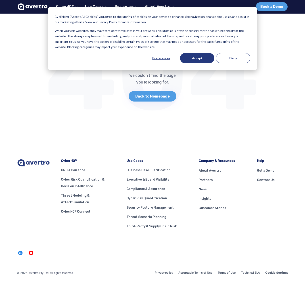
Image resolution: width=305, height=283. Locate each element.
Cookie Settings (276, 272)
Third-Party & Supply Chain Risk (152, 226)
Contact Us (266, 180)
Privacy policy (164, 272)
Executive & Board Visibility (148, 179)
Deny (233, 58)
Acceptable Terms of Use (195, 272)
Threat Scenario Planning (147, 217)
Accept (197, 58)
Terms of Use (227, 272)
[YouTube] (31, 253)
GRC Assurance (73, 170)
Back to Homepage (152, 96)
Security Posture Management (150, 208)
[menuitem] (66, 6)
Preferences (161, 58)
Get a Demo (265, 171)
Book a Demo (271, 6)
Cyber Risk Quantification (147, 198)
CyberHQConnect (75, 212)
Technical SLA (250, 272)
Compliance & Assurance (146, 189)
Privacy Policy (107, 22)
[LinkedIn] (20, 253)
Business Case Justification (149, 170)
